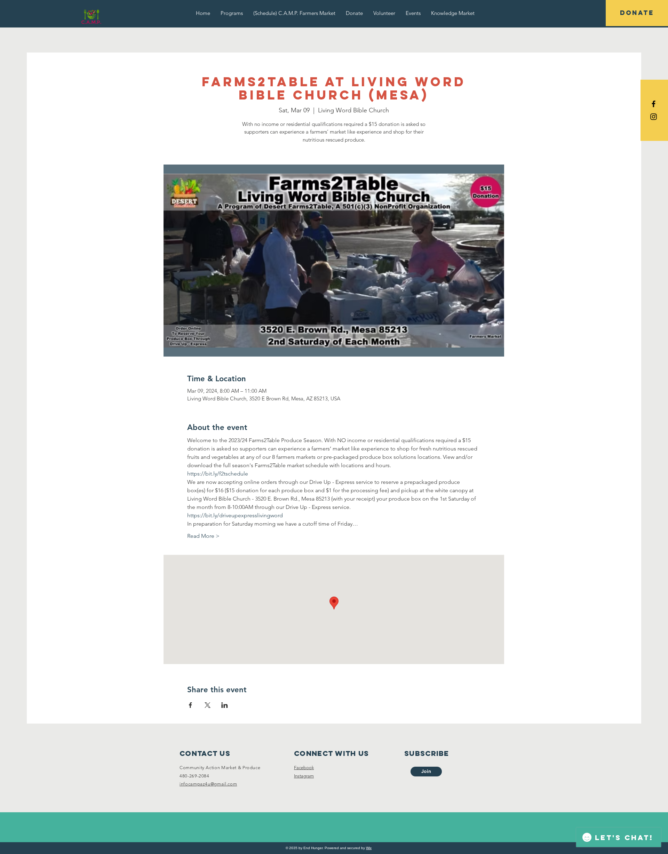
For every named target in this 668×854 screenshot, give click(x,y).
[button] (231, 13)
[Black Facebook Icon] (653, 103)
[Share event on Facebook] (190, 705)
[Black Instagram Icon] (653, 116)
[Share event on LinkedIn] (224, 705)
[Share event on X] (207, 705)
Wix (369, 848)
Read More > (203, 536)
